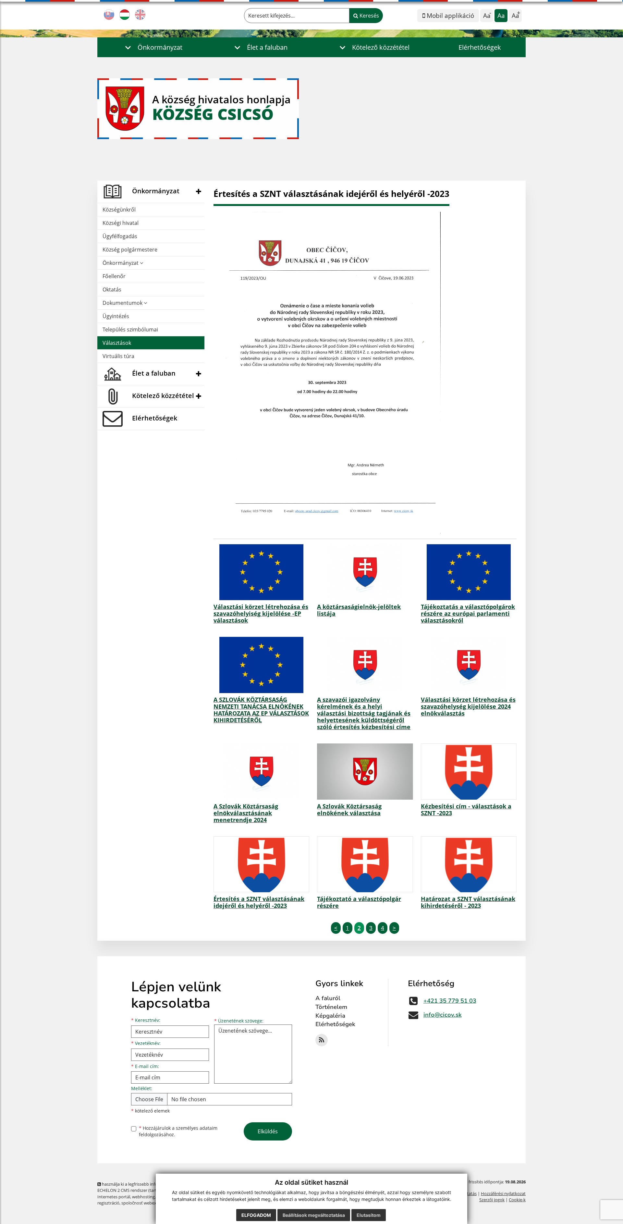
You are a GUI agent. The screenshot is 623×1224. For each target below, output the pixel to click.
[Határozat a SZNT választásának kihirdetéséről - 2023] (469, 864)
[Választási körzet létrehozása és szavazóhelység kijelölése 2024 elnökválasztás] (469, 665)
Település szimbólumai (130, 329)
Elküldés (268, 1131)
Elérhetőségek (479, 47)
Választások (117, 342)
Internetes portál (113, 1197)
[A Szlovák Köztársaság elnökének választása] (365, 771)
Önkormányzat (121, 262)
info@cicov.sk (442, 1015)
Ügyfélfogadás (120, 236)
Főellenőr (114, 276)
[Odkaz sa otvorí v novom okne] (321, 1040)
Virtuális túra (118, 356)
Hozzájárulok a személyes (178, 1131)
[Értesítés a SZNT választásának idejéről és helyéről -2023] (261, 864)
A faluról (327, 998)
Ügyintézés (116, 316)
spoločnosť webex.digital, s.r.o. (150, 1203)
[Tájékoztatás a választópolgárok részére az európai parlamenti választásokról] (469, 572)
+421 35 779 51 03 (449, 1001)
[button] (152, 47)
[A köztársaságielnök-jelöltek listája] (365, 572)
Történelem (331, 1007)
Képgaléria (330, 1016)
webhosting (143, 1197)
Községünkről (119, 209)
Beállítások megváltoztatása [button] (314, 1215)
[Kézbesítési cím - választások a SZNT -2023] (469, 771)
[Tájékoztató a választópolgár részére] (365, 864)
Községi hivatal (121, 222)
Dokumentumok (123, 302)
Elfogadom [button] (256, 1215)
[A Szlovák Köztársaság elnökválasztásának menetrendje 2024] (261, 771)
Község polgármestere (130, 249)
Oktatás (112, 289)
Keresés (368, 15)
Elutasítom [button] (369, 1215)
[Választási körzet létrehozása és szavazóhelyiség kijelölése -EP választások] (261, 572)
